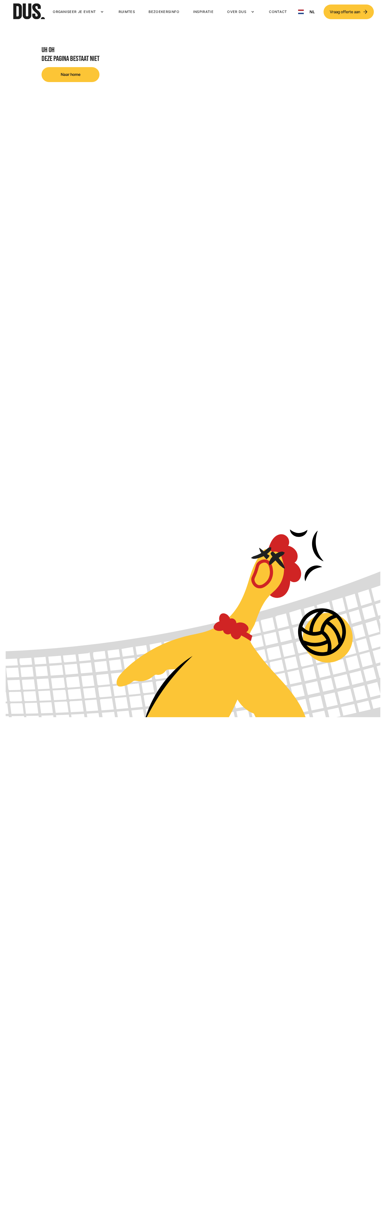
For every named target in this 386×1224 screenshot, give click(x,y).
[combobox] (306, 11)
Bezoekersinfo (164, 11)
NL (312, 12)
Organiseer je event (74, 11)
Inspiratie (203, 11)
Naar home (71, 74)
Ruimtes (127, 11)
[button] (78, 12)
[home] (29, 11)
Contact (278, 11)
